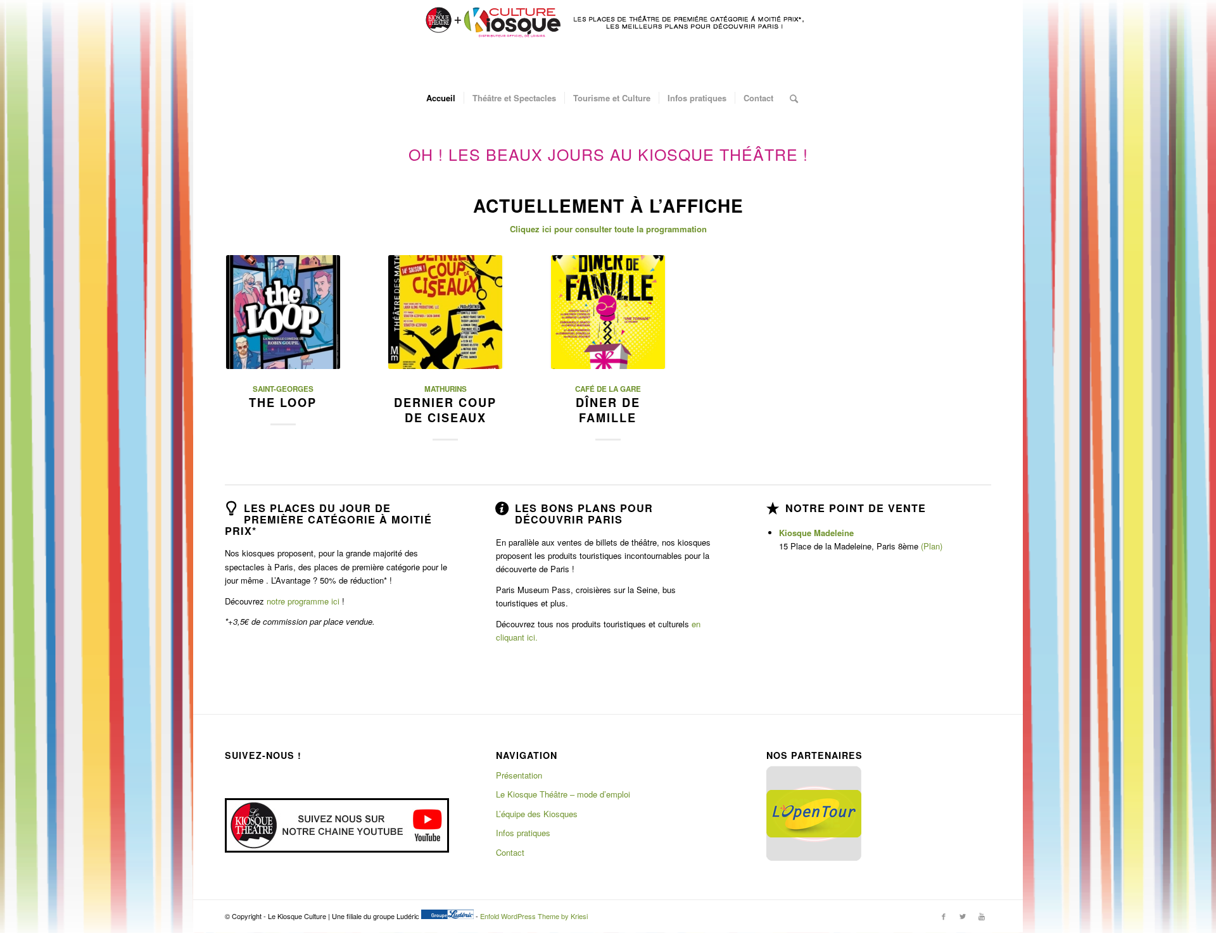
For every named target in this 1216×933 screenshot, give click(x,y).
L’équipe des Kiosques (537, 814)
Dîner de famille (608, 410)
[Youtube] (981, 915)
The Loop (283, 402)
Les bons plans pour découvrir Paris (584, 514)
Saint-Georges (283, 389)
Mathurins (445, 389)
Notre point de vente (855, 508)
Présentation (519, 775)
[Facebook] (943, 915)
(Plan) (931, 546)
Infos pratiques (523, 833)
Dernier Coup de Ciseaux (445, 410)
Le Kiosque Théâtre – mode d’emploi (563, 794)
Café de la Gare (608, 389)
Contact (510, 852)
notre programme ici (303, 601)
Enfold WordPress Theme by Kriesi (534, 916)
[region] (813, 813)
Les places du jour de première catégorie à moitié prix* (328, 519)
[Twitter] (962, 915)
